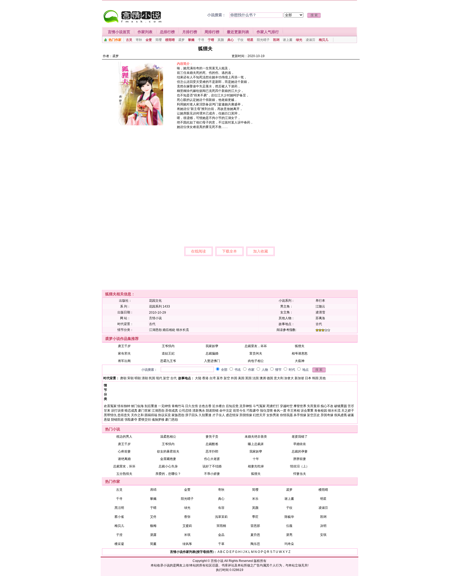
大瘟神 (299, 361)
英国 (248, 378)
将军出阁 (124, 361)
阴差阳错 (212, 410)
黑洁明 (119, 508)
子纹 (240, 40)
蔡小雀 (119, 517)
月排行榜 (189, 32)
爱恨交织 (144, 419)
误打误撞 (117, 410)
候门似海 (137, 406)
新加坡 (299, 378)
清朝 (145, 378)
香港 (205, 378)
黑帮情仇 (110, 415)
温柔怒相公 (168, 436)
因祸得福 (150, 415)
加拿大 (289, 378)
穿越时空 (286, 406)
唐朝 (123, 378)
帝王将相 (293, 410)
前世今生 (239, 410)
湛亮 (289, 535)
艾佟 (153, 517)
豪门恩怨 (171, 419)
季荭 (255, 517)
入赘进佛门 (212, 361)
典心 (230, 40)
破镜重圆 (340, 406)
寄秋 (139, 40)
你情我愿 (286, 415)
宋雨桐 (221, 526)
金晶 (221, 535)
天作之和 (137, 415)
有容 (221, 508)
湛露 (153, 535)
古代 (152, 324)
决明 (323, 526)
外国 (234, 378)
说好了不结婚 (212, 466)
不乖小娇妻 (212, 474)
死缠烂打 (272, 406)
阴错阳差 (117, 419)
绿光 (299, 40)
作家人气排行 (268, 32)
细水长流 (182, 330)
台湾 (212, 378)
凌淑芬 (310, 40)
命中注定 (225, 410)
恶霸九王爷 (168, 361)
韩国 (315, 378)
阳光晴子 (263, 40)
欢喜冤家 (110, 406)
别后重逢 (150, 406)
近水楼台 (218, 406)
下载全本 (229, 251)
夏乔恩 (255, 535)
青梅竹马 (178, 406)
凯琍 (276, 40)
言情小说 (217, 561)
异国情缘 (245, 415)
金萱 (149, 40)
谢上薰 (287, 40)
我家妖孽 (212, 346)
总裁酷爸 (212, 444)
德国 (270, 378)
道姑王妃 (168, 353)
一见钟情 (164, 406)
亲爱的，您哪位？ (168, 474)
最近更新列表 (238, 32)
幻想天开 (259, 415)
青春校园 (320, 410)
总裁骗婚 (212, 353)
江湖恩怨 (155, 330)
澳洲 (263, 378)
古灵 (129, 40)
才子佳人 (218, 415)
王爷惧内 (168, 346)
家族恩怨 (178, 415)
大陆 (198, 378)
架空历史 (313, 415)
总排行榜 (167, 32)
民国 (152, 378)
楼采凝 (119, 544)
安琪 (323, 535)
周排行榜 (212, 32)
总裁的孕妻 (300, 451)
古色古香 (205, 406)
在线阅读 (198, 251)
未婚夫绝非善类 (256, 436)
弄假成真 (171, 410)
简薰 (153, 544)
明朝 (137, 378)
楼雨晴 (170, 40)
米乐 (255, 499)
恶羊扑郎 (212, 451)
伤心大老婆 (212, 459)
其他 (322, 378)
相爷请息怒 (300, 353)
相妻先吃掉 (256, 466)
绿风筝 (187, 544)
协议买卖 (164, 415)
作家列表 (145, 32)
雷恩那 (255, 526)
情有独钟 (123, 406)
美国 (241, 378)
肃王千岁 (124, 346)
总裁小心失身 (168, 466)
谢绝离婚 (124, 459)
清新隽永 (198, 410)
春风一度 (280, 410)
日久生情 (191, 406)
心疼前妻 (124, 451)
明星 (250, 40)
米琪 (187, 535)
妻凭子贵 (212, 436)
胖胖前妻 (299, 459)
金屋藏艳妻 (168, 459)
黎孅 (191, 40)
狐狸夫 (299, 346)
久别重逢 (205, 415)
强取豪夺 (131, 419)
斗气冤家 (259, 406)
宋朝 (130, 378)
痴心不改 (327, 406)
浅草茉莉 (221, 517)
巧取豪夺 (252, 410)
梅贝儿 (323, 40)
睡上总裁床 (256, 444)
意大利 (278, 378)
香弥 (187, 517)
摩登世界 (300, 406)
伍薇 (289, 526)
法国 (255, 378)
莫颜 (221, 40)
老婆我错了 (300, 436)
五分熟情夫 (124, 474)
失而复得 (313, 406)
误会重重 (307, 410)
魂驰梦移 (158, 419)
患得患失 (123, 415)
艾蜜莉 (187, 526)
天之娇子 (347, 410)
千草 (221, 544)
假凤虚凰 (340, 415)
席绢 (153, 490)
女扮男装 (272, 415)
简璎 (158, 40)
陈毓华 (289, 517)
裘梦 (181, 40)
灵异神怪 (245, 406)
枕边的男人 (124, 436)
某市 (219, 378)
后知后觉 (232, 406)
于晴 (211, 40)
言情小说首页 (119, 32)
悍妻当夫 (299, 474)
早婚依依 (299, 444)
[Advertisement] (314, 99)
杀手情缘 (300, 415)
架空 (166, 378)
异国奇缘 (327, 415)
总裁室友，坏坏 (256, 346)
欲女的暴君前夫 (168, 451)
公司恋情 (185, 410)
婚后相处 (169, 330)
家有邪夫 (124, 353)
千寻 (201, 40)
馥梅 (153, 526)
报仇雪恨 (266, 410)
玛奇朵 (289, 544)
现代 (159, 378)
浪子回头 (191, 415)
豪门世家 (144, 410)
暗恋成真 (131, 410)
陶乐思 (255, 544)
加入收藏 (260, 251)
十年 (256, 459)
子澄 (119, 535)
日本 (308, 378)
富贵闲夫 (255, 353)
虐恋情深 (232, 415)
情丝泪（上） (299, 466)
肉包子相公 (256, 361)
